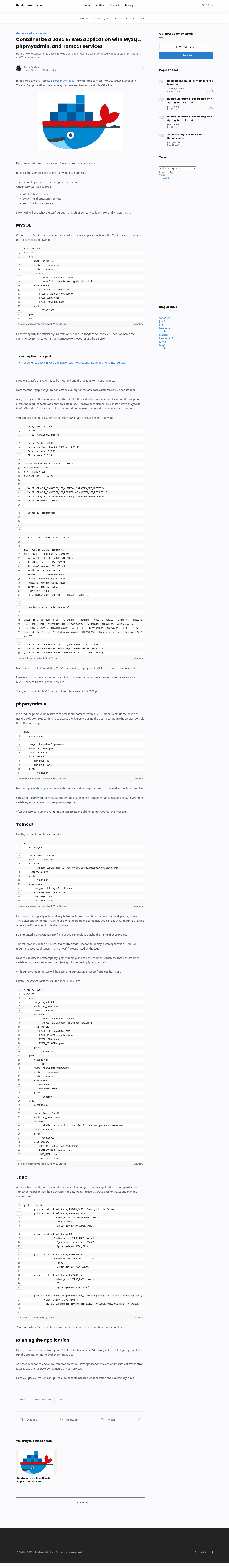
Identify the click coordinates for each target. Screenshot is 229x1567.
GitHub (62, 324)
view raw (138, 324)
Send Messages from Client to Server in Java (186, 136)
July (162, 321)
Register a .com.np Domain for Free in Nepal (190, 82)
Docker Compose (63, 81)
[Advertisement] (186, 242)
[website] (180, 88)
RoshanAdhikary (30, 5)
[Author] (31, 67)
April (162, 331)
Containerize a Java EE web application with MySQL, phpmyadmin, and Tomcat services (74, 362)
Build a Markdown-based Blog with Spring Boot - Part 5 (189, 100)
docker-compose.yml (29, 324)
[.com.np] (171, 88)
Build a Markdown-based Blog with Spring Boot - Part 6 (189, 118)
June (162, 341)
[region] (80, 284)
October (164, 318)
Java (106, 18)
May (162, 324)
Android (83, 18)
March (163, 335)
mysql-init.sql (25, 658)
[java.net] (176, 142)
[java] (169, 106)
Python (130, 18)
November (166, 328)
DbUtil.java (24, 1317)
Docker (96, 18)
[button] (202, 5)
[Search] (207, 5)
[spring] (176, 106)
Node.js (117, 18)
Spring (141, 18)
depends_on (48, 788)
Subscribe (186, 55)
